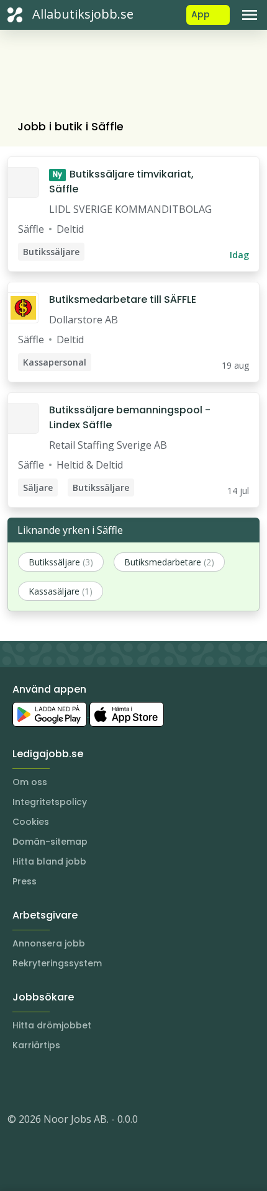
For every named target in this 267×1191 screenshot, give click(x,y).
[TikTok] (92, 1082)
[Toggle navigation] (250, 15)
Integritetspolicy (49, 802)
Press (24, 881)
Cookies (30, 822)
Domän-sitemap (50, 841)
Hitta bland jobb (49, 861)
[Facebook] (67, 1082)
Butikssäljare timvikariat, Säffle (121, 181)
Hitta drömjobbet (51, 1025)
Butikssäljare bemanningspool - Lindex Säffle (129, 417)
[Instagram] (17, 1082)
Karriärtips (36, 1045)
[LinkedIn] (42, 1082)
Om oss (29, 782)
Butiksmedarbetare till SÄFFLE (122, 299)
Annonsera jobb (48, 943)
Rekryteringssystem (57, 963)
